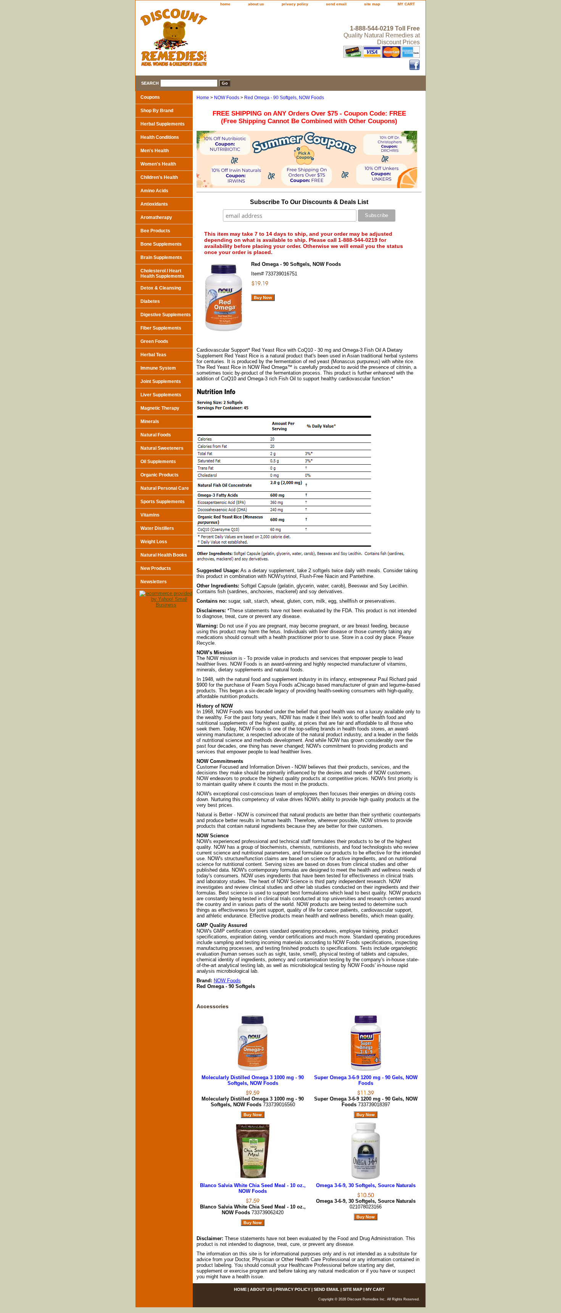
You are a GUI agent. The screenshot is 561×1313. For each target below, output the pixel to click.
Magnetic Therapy (159, 408)
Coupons (150, 97)
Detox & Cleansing (160, 288)
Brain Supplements (161, 257)
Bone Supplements (161, 244)
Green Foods (154, 341)
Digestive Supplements (165, 314)
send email (336, 4)
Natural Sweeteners (162, 448)
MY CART (406, 4)
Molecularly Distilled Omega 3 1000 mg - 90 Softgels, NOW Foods (253, 1080)
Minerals (149, 421)
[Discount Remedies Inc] (230, 40)
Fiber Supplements (160, 328)
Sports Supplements (162, 501)
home (225, 4)
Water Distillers (157, 528)
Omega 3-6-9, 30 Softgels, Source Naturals (366, 1185)
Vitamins (150, 515)
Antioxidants (154, 204)
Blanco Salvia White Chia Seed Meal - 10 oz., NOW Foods (253, 1188)
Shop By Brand (156, 110)
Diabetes (150, 301)
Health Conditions (159, 137)
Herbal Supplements (162, 124)
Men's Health (154, 150)
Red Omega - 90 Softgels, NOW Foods (284, 97)
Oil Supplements (158, 461)
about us (256, 4)
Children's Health (159, 177)
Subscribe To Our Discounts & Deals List (309, 202)
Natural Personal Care (164, 488)
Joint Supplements (160, 381)
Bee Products (155, 230)
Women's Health (158, 164)
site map (372, 4)
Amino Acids (154, 190)
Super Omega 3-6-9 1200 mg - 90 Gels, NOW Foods (366, 1080)
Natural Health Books (163, 555)
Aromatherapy (156, 217)
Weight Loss (153, 541)
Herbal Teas (153, 354)
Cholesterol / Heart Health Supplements (162, 273)
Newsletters (153, 581)
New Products (155, 568)
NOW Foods (226, 97)
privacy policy (295, 4)
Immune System (158, 368)
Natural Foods (155, 435)
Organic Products (159, 475)
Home (203, 97)
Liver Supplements (160, 394)
